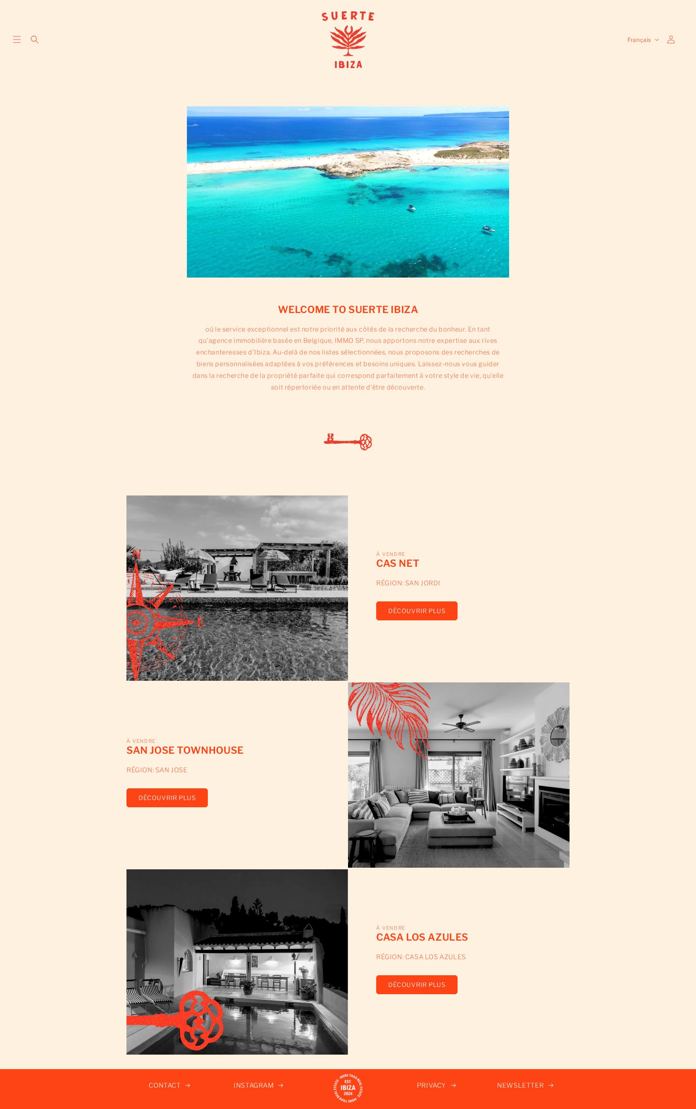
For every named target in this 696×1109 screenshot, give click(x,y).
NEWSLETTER (520, 1085)
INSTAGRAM (253, 1085)
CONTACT (164, 1085)
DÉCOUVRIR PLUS (416, 611)
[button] (17, 39)
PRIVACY (431, 1085)
